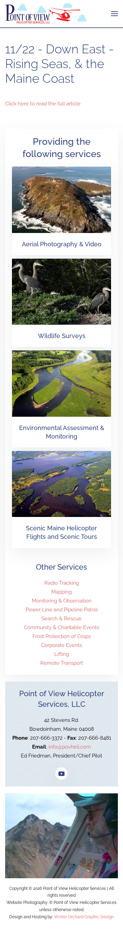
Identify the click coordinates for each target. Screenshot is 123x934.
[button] (114, 13)
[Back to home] (45, 13)
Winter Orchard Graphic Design (84, 916)
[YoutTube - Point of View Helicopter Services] (61, 773)
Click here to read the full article (43, 104)
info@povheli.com (70, 747)
